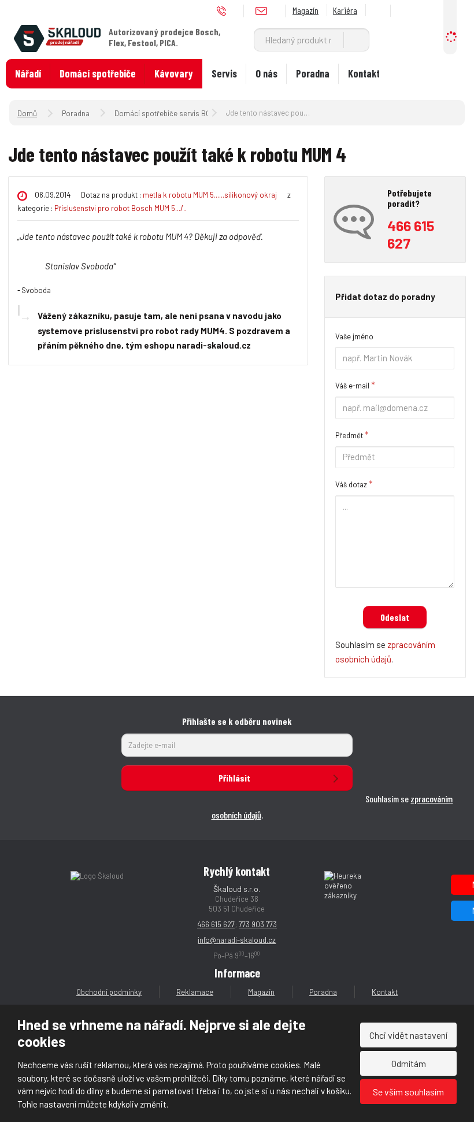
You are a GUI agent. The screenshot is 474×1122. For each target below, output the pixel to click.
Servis (224, 73)
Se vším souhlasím (408, 1091)
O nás (266, 73)
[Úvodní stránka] (57, 37)
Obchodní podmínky (109, 992)
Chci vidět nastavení (408, 1035)
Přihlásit (234, 777)
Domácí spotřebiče (98, 73)
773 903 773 (258, 924)
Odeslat (394, 617)
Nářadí (28, 73)
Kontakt (364, 73)
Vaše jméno (354, 336)
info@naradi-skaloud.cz (237, 940)
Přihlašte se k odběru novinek (237, 721)
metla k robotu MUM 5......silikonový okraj (210, 194)
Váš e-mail (352, 385)
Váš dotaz (351, 484)
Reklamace (194, 992)
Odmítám (408, 1063)
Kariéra (345, 10)
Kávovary (173, 73)
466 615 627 (216, 924)
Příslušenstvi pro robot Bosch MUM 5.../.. (120, 208)
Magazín (305, 10)
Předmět (349, 435)
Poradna (312, 73)
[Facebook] (380, 11)
